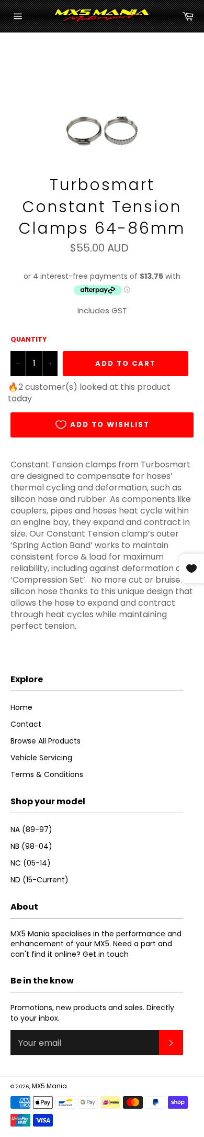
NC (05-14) (30, 863)
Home (21, 707)
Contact (25, 724)
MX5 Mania (49, 1085)
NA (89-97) (31, 829)
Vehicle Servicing (41, 757)
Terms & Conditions (46, 774)
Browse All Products (45, 741)
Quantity (28, 339)
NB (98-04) (31, 846)
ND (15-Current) (39, 879)
